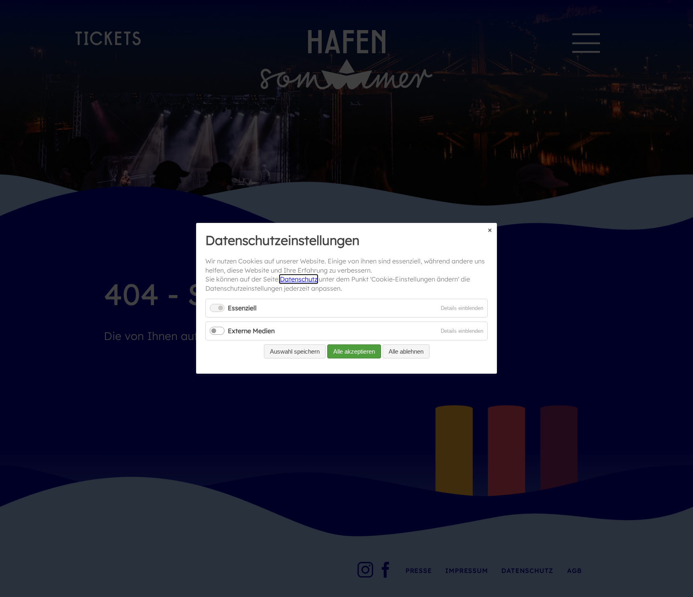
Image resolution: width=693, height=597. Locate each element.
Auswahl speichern (295, 351)
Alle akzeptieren (354, 351)
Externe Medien (251, 331)
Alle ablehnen (406, 351)
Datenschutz (298, 279)
